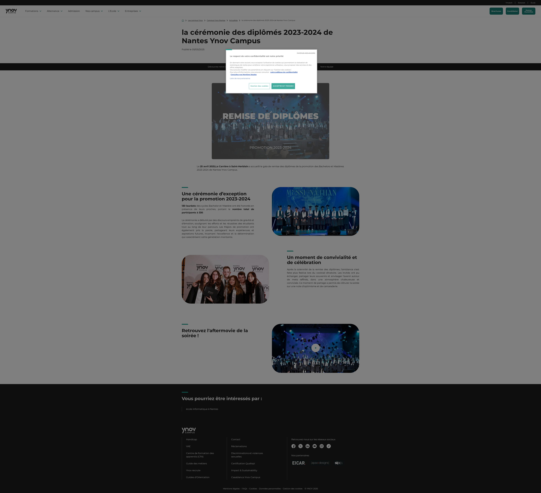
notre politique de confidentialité (284, 72)
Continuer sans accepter (306, 53)
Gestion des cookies (259, 86)
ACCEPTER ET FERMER (283, 86)
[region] (271, 71)
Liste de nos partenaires (240, 78)
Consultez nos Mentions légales (244, 75)
